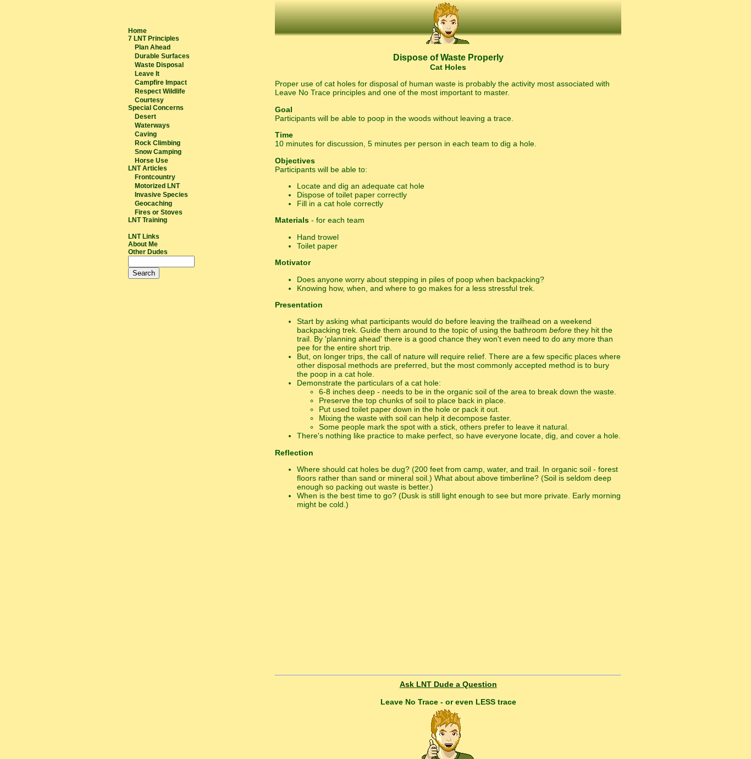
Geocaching (153, 203)
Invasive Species (161, 195)
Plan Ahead (152, 47)
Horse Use (151, 160)
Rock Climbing (157, 143)
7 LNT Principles (153, 38)
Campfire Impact (161, 82)
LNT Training (147, 220)
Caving (146, 134)
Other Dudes (148, 252)
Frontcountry (155, 177)
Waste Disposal (159, 65)
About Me (143, 244)
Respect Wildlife (160, 91)
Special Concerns (156, 108)
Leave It (147, 74)
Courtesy (149, 100)
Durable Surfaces (162, 56)
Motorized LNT (157, 186)
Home (137, 31)
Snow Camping (158, 152)
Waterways (152, 125)
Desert (145, 116)
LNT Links (143, 236)
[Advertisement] (448, 593)
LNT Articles (147, 168)
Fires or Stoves (159, 212)
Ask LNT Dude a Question (448, 684)
